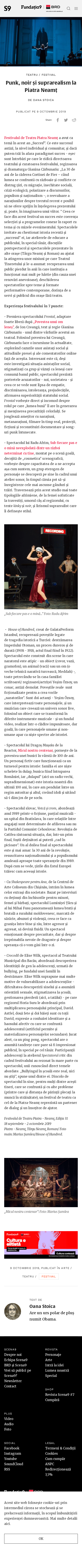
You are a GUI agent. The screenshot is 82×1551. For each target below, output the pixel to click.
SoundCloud (13, 1464)
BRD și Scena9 (15, 1365)
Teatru (32, 74)
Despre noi (13, 1355)
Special (51, 1376)
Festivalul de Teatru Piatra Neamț (31, 138)
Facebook (11, 1448)
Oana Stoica (43, 100)
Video (8, 1419)
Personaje (53, 1355)
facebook (57, 120)
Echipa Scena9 (16, 1360)
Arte (65, 1268)
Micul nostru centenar (35, 750)
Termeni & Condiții (60, 1448)
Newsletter (13, 1381)
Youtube (10, 1459)
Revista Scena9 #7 (59, 1395)
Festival (49, 74)
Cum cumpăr (55, 1459)
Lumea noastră (57, 1370)
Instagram (12, 1454)
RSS (7, 1469)
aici (7, 1524)
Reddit (74, 120)
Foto (7, 1429)
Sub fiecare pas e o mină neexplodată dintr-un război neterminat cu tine (40, 448)
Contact (10, 1386)
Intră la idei (54, 1365)
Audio (8, 1424)
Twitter (66, 120)
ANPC (49, 1464)
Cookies (51, 1454)
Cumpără (52, 1400)
